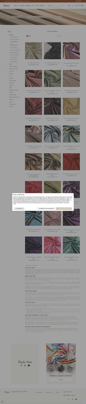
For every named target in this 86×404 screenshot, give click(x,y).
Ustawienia (19, 208)
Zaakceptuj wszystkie (64, 208)
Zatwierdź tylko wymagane (46, 208)
